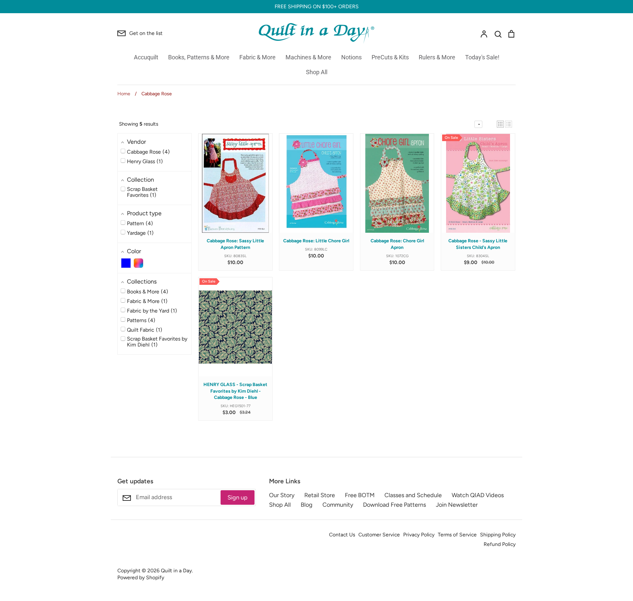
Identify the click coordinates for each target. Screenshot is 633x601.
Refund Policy (500, 544)
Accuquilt (146, 57)
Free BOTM (360, 495)
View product (236, 190)
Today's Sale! (482, 57)
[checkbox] (126, 263)
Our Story (281, 495)
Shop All (316, 72)
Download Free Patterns (394, 504)
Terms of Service (457, 534)
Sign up (237, 497)
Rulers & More (437, 57)
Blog (307, 504)
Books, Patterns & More (198, 57)
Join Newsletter (457, 504)
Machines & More (308, 57)
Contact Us (342, 534)
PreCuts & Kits (390, 57)
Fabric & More (257, 57)
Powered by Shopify (140, 577)
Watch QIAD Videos (478, 495)
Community (337, 504)
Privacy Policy (419, 534)
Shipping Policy (498, 534)
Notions (351, 57)
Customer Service (379, 534)
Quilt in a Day (176, 570)
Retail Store (319, 495)
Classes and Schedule (413, 495)
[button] (500, 124)
